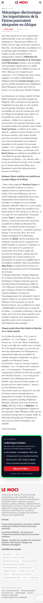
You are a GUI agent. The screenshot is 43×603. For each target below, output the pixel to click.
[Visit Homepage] (21, 2)
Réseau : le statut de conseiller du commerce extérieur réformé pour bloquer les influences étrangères (21, 542)
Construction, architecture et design (14, 557)
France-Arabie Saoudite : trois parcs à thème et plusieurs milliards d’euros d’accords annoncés (21, 526)
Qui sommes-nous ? (8, 593)
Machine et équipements (10, 567)
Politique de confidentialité (10, 595)
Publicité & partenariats (28, 591)
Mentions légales (20, 593)
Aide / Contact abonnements (10, 591)
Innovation (6, 574)
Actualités (10, 8)
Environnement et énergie (29, 561)
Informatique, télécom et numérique (14, 564)
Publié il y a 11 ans (22, 29)
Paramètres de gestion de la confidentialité (14, 597)
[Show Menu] (3, 2)
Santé (24, 577)
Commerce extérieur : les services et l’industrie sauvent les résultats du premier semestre (20, 534)
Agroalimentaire (8, 554)
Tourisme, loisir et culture (27, 571)
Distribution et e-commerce (11, 561)
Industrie (18, 554)
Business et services (26, 567)
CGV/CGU (30, 593)
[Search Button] (40, 2)
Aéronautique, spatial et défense (22, 574)
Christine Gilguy (8, 29)
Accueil (4, 8)
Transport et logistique (10, 571)
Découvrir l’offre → (21, 468)
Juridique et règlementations (11, 577)
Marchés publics (34, 577)
